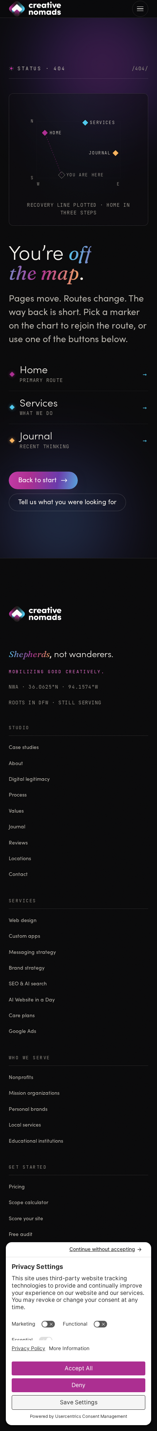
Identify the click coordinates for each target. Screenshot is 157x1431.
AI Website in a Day (32, 1000)
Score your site (26, 1219)
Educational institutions (36, 1141)
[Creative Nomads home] (35, 9)
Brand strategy (27, 968)
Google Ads (22, 1031)
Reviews (18, 843)
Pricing (17, 1187)
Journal (17, 827)
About (16, 764)
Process (18, 795)
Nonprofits (21, 1077)
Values (16, 811)
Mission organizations (34, 1093)
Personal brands (28, 1109)
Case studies (24, 747)
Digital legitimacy (29, 779)
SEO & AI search (28, 984)
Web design (23, 921)
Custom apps (24, 936)
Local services (25, 1125)
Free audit (20, 1234)
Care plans (22, 1016)
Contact (18, 874)
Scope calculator (28, 1203)
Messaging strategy (32, 952)
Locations (20, 859)
